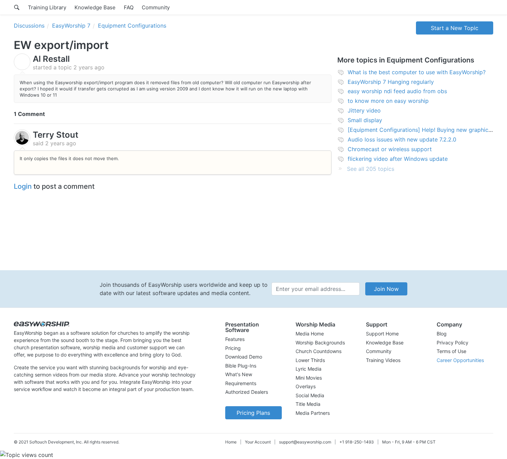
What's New (238, 374)
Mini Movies (309, 378)
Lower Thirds (310, 360)
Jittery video (364, 110)
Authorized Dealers (246, 392)
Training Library (47, 7)
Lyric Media (308, 369)
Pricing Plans (253, 412)
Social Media (310, 395)
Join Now (386, 288)
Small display (365, 120)
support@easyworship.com (305, 442)
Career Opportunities (460, 360)
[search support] (17, 7)
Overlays (306, 386)
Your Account (258, 442)
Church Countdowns (318, 351)
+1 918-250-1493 (356, 442)
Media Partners (313, 413)
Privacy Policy (452, 342)
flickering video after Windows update (398, 158)
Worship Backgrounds (320, 342)
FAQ (128, 7)
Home (231, 442)
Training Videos (383, 360)
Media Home (310, 333)
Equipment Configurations (132, 25)
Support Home (382, 333)
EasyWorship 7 (71, 25)
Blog (442, 333)
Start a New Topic (454, 28)
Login (23, 186)
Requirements (240, 383)
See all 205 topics (370, 168)
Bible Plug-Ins (240, 366)
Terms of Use (451, 351)
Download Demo (243, 357)
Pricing (233, 348)
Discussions (29, 25)
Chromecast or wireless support (390, 149)
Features (235, 339)
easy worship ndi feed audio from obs (397, 91)
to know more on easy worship (388, 100)
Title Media (308, 404)
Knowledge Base (95, 7)
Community (156, 7)
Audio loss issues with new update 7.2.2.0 (402, 139)
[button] (253, 327)
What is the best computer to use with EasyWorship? (417, 72)
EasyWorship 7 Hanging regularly (391, 81)
